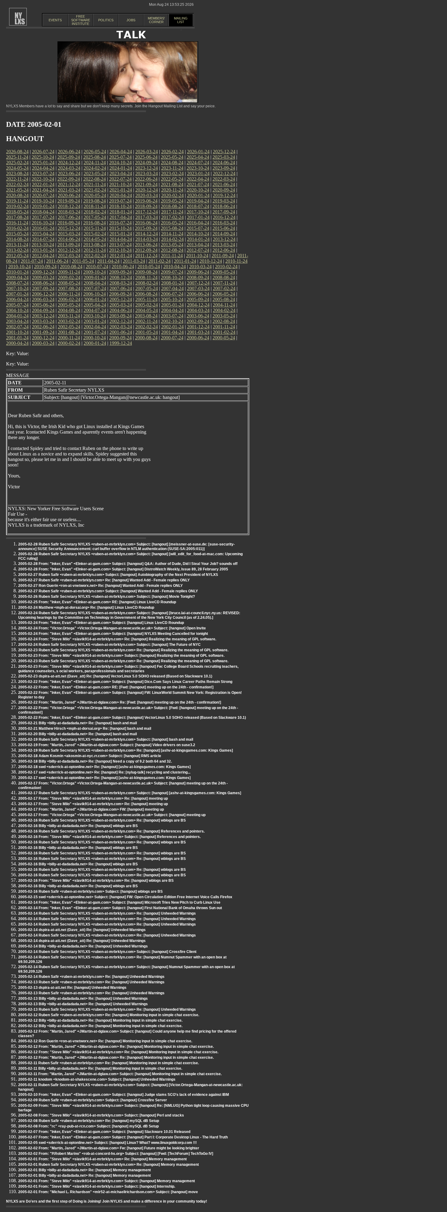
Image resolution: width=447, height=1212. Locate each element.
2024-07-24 (198, 162)
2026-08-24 (17, 151)
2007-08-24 (69, 288)
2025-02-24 (17, 162)
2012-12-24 (69, 250)
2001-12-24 (198, 326)
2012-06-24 (224, 250)
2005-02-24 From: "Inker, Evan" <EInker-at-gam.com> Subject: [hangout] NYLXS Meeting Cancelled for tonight (113, 634)
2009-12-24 (43, 272)
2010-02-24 (226, 266)
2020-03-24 (146, 195)
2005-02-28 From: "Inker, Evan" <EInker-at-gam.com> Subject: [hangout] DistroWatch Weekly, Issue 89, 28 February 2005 (123, 569)
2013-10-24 (43, 244)
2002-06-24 (43, 326)
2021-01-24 (120, 189)
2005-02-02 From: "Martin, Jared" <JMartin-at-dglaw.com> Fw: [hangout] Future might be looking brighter (108, 1148)
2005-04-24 (95, 304)
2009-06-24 (198, 272)
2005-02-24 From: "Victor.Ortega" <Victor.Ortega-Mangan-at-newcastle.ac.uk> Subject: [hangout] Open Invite (112, 628)
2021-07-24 (198, 184)
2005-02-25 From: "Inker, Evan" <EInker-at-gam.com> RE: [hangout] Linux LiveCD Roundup (97, 602)
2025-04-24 (198, 157)
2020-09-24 (224, 189)
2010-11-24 (236, 261)
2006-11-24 (69, 293)
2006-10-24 (94, 293)
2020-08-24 (17, 195)
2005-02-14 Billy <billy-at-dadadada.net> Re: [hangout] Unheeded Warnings (83, 946)
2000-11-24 (69, 337)
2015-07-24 (198, 228)
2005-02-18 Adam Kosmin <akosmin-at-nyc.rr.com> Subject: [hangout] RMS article (89, 756)
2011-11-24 (172, 255)
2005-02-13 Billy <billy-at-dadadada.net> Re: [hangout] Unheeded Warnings (83, 998)
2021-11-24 (95, 184)
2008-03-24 (120, 283)
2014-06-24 (69, 239)
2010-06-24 (123, 266)
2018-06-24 (224, 206)
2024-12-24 (69, 162)
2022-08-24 (94, 179)
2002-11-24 (146, 321)
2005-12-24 (120, 299)
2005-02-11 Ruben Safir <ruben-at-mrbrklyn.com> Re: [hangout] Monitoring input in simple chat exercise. (108, 1063)
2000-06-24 (198, 337)
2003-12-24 (43, 315)
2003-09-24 (120, 315)
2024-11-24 (95, 162)
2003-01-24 (95, 321)
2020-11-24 (172, 189)
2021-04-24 (43, 189)
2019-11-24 (17, 200)
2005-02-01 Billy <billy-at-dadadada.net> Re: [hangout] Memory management (84, 1170)
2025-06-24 (146, 157)
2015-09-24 (146, 228)
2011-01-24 (185, 261)
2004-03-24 (198, 310)
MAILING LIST (181, 20)
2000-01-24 (95, 343)
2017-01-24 (198, 217)
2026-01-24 (198, 151)
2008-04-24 (95, 283)
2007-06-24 (120, 288)
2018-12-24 (69, 206)
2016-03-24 (224, 222)
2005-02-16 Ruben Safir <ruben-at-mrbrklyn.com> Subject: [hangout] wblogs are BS (90, 891)
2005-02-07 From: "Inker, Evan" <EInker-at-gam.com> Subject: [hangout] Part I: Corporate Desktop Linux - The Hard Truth (123, 1137)
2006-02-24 (69, 299)
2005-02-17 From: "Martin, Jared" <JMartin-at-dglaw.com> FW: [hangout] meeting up (91, 809)
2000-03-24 (43, 343)
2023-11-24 (172, 168)
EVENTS (55, 20)
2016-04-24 (198, 222)
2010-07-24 (97, 266)
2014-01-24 (198, 239)
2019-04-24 (198, 200)
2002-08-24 (224, 321)
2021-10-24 (120, 184)
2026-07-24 (43, 151)
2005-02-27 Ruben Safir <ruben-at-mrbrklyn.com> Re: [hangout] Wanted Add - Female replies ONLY (104, 580)
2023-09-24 (224, 168)
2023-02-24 (172, 173)
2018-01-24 (120, 211)
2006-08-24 (146, 293)
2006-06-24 (198, 293)
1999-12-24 (120, 343)
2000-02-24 (69, 343)
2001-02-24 (224, 332)
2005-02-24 (146, 304)
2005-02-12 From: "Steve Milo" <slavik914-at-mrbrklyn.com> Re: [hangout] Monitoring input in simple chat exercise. (118, 1052)
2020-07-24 (43, 195)
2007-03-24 (198, 288)
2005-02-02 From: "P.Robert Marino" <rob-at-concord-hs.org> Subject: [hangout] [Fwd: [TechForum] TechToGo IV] (115, 1153)
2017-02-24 (172, 217)
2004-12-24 (198, 304)
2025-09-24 (68, 157)
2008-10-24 (172, 277)
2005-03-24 (120, 304)
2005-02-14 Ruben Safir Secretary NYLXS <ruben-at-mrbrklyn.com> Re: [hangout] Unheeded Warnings (107, 913)
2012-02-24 (95, 255)
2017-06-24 (69, 217)
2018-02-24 (95, 211)
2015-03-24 (69, 233)
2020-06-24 (69, 195)
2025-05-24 (172, 157)
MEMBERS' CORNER (156, 20)
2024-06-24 (224, 162)
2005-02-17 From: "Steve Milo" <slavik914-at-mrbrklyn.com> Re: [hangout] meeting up (93, 798)
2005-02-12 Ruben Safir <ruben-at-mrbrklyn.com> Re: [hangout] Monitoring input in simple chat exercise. (108, 1015)
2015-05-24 (17, 233)
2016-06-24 (146, 222)
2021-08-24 (172, 184)
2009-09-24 (120, 272)
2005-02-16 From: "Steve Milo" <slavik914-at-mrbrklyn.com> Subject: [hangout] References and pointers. (109, 837)
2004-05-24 (146, 310)
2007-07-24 (95, 288)
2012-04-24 (43, 255)
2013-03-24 (224, 244)
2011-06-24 (57, 261)
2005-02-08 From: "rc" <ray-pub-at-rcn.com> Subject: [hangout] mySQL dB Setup (88, 1126)
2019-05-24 (172, 200)
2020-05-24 (95, 195)
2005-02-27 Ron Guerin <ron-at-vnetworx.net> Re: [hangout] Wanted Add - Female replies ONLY (100, 585)
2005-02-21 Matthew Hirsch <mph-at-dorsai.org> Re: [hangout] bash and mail (84, 728)
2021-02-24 (95, 189)
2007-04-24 (172, 288)
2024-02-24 (95, 168)
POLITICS (105, 20)
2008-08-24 (224, 277)
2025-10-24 (43, 157)
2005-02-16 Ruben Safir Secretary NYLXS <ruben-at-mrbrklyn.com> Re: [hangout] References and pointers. (111, 831)
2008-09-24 (198, 277)
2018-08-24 (172, 206)
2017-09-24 (224, 211)
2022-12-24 (224, 173)
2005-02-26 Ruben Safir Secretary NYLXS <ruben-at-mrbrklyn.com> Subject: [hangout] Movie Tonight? (106, 596)
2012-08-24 (172, 250)
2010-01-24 (17, 272)
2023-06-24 (69, 173)
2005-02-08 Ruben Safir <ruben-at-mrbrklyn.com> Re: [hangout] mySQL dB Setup (88, 1121)
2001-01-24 (17, 337)
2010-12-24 (210, 261)
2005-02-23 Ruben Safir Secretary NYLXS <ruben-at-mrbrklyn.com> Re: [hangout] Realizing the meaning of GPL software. (123, 650)
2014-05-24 (95, 239)
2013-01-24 (43, 250)
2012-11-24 (95, 250)
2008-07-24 (17, 283)
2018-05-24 (17, 211)
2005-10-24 (172, 299)
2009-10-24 (94, 272)
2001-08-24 (69, 332)
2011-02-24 (159, 261)
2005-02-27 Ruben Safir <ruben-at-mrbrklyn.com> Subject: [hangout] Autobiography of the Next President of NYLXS (118, 575)
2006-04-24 (17, 299)
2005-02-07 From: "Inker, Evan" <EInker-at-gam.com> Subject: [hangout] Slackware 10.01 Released (104, 1132)
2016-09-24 (68, 222)
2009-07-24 (172, 272)
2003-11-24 (69, 315)
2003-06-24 (198, 315)
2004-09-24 (43, 310)
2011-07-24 (32, 261)
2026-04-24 (120, 151)
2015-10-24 (120, 228)
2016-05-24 (172, 222)
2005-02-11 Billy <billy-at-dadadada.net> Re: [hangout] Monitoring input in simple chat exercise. (100, 1068)
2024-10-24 (120, 162)
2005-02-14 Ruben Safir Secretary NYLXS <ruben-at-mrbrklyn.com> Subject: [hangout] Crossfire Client (107, 952)
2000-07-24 (172, 337)
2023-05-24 (95, 173)
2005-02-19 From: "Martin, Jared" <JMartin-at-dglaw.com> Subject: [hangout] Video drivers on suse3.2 (106, 745)
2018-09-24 (146, 206)
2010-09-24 (45, 266)
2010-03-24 (200, 266)
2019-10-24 (43, 200)
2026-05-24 (95, 151)
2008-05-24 (69, 283)
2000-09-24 (120, 337)
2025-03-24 (224, 157)
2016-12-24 (224, 217)
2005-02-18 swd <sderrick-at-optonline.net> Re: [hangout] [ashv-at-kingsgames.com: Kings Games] (104, 767)
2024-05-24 (17, 168)
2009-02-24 (69, 277)
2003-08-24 (146, 315)
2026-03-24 (146, 151)
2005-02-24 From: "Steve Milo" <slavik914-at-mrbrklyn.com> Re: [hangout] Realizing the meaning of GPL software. (117, 639)
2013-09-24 (68, 244)
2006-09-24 (120, 293)
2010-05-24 (148, 266)
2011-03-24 (134, 261)
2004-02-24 (224, 310)
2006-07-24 (172, 293)
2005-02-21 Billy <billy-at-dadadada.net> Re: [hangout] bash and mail (77, 723)
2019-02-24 (17, 206)
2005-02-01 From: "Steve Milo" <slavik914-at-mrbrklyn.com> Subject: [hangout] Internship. (96, 1186)
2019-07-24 (120, 200)
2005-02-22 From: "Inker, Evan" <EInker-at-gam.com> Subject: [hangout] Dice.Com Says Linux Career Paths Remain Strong (125, 682)
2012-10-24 (120, 250)
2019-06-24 (146, 200)
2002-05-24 (69, 326)
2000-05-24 (224, 337)
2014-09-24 (224, 233)
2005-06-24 (43, 304)
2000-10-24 (94, 337)
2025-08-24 (94, 157)
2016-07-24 (120, 222)
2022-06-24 (146, 179)
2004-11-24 (224, 304)
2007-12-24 (198, 283)
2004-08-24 (69, 310)
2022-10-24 (43, 179)
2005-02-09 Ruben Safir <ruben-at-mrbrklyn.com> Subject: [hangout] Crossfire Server (92, 1100)
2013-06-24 (146, 244)
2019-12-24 (224, 195)
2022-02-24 (17, 184)
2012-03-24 (69, 255)
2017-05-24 (95, 217)
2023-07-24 (43, 173)
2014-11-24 (172, 233)
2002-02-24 (146, 326)
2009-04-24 (17, 277)
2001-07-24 (95, 332)
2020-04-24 (120, 195)
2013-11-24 (17, 244)
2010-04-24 (174, 266)
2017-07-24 (43, 217)
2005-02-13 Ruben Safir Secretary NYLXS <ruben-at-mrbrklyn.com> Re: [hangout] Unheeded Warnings (107, 1009)
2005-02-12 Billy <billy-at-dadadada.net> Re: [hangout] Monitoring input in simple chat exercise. (100, 1020)
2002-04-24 (95, 326)
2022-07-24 (120, 179)
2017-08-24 (17, 217)
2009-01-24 (95, 277)
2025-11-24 (17, 157)
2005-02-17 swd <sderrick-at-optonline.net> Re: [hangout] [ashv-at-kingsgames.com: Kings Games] (104, 778)
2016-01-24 (43, 228)
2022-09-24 (68, 179)
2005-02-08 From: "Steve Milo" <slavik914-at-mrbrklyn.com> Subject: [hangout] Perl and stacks (101, 1115)
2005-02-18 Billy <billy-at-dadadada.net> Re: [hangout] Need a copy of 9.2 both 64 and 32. (95, 761)
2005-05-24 (69, 304)
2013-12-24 (224, 239)
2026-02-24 (172, 151)
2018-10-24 (120, 206)
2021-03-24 (69, 189)
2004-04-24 (172, 310)
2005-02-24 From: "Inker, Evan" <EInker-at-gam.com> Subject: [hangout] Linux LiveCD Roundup (101, 623)
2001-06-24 (120, 332)
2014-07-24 (43, 239)
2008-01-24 (172, 283)
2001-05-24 (146, 332)
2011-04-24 (108, 261)
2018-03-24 (69, 211)
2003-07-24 (172, 315)
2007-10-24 (17, 288)
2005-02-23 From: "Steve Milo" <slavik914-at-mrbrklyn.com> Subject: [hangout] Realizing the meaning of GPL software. (121, 655)
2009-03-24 (43, 277)
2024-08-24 (172, 162)
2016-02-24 (17, 228)
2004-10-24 (17, 310)
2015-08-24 (172, 228)
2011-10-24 (197, 255)
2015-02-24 (95, 233)
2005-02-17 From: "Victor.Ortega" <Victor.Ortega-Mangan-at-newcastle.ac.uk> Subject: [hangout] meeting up (112, 815)
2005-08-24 (224, 299)
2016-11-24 (17, 222)
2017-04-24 (120, 217)
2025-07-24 (120, 157)
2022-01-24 (43, 184)
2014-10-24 (198, 233)
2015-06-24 (224, 228)
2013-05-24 (172, 244)
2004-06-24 (120, 310)
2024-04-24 (43, 168)
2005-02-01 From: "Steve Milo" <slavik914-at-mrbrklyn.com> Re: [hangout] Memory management (102, 1159)
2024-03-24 (69, 168)
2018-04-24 (43, 211)
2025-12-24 (224, 151)
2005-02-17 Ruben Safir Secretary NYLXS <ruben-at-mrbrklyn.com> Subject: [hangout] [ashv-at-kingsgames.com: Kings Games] (129, 793)
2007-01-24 (17, 293)
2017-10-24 (198, 211)
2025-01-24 (43, 162)
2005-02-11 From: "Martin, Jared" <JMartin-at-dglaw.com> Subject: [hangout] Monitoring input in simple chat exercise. (120, 1074)
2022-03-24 (224, 179)
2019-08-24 (94, 200)
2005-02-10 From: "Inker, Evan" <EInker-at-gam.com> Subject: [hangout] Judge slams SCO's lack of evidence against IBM (123, 1095)
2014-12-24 (146, 233)
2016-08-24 (94, 222)
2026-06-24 (69, 151)
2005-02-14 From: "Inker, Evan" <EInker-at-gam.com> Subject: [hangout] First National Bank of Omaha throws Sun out (120, 908)
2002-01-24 (172, 326)
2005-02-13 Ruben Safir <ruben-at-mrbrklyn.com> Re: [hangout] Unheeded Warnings (91, 982)
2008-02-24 (146, 283)
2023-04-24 (120, 173)
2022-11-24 (17, 179)
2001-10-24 (17, 332)
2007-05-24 (146, 288)
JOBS (130, 20)
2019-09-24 (68, 200)
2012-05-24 (17, 255)
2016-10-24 (43, 222)
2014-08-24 (17, 239)
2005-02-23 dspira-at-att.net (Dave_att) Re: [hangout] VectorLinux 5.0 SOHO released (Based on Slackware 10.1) (115, 676)
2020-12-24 (146, 189)
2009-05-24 (224, 272)
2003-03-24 (43, 321)
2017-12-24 (146, 211)
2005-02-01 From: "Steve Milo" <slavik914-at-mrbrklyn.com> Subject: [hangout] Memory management (106, 1181)
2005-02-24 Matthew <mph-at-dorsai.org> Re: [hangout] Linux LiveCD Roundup (86, 607)
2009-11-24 (69, 272)
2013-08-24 (94, 244)
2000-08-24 (146, 337)
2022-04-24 (198, 179)
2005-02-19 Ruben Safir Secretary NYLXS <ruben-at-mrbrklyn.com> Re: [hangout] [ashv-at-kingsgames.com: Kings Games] (125, 750)
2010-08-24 (71, 266)
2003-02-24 (69, 321)
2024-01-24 (120, 168)
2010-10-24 (19, 266)
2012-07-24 (198, 250)
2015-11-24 (95, 228)
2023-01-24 (198, 173)
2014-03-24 (146, 239)
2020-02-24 (172, 195)
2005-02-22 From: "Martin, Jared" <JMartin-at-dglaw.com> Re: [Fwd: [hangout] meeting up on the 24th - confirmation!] (119, 702)
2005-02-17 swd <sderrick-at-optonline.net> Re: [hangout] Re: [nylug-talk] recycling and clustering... (104, 772)
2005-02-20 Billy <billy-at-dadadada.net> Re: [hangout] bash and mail (77, 734)
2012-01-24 (120, 255)
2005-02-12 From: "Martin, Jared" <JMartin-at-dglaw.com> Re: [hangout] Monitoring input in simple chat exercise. (116, 1046)
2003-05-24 (224, 315)
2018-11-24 (95, 206)
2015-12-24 (69, 228)
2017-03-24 (146, 217)
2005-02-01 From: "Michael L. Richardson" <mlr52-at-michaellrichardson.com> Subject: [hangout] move (108, 1192)
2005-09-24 (198, 299)
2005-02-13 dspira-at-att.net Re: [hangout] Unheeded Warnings (72, 987)
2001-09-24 (43, 332)
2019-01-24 (43, 206)
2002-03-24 (120, 326)
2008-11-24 (146, 277)
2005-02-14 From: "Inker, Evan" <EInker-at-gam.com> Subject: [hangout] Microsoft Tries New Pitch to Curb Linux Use (119, 902)
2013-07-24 (120, 244)
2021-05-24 (17, 189)
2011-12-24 (146, 255)
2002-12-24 (120, 321)
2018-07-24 (198, 206)
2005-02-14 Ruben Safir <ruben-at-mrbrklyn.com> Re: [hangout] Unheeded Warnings (91, 977)
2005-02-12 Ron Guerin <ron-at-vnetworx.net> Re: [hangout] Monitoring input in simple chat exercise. (105, 1041)
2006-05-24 (224, 293)
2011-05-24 (83, 261)
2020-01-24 (198, 195)
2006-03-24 (43, 299)
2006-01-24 (95, 299)
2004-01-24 (17, 315)
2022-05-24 (172, 179)
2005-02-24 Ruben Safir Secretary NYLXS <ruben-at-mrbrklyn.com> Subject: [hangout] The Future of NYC (109, 644)
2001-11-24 (224, 326)
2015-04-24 (43, 233)
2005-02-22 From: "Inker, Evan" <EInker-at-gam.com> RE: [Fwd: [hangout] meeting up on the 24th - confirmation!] (115, 687)
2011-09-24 (223, 255)
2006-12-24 (43, 293)
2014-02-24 (172, 239)
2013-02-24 (17, 250)
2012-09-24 (146, 250)
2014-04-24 (120, 239)
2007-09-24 (43, 288)
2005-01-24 (172, 304)
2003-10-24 (94, 315)
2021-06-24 (224, 184)
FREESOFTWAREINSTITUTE (80, 20)
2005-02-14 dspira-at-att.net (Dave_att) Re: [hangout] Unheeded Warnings (82, 930)
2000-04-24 (17, 343)
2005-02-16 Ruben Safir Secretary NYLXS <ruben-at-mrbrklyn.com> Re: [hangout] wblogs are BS (102, 820)
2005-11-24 (146, 299)
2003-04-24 (17, 321)
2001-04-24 (172, 332)
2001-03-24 (198, 332)
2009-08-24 (146, 272)
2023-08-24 (17, 173)
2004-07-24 (95, 310)
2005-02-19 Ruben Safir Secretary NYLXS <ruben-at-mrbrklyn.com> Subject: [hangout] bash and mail (105, 739)
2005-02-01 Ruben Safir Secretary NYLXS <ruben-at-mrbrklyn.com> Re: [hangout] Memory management (108, 1164)
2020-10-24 (198, 189)
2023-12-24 (146, 168)
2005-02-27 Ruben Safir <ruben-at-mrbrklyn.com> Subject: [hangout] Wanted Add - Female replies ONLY (108, 591)
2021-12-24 (69, 184)
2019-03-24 (224, 200)
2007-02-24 (224, 288)
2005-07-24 (17, 304)
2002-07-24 (17, 326)
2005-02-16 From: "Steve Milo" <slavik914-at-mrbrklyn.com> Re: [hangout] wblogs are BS (96, 880)
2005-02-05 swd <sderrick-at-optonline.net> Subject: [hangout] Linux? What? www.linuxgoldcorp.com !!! (107, 1143)
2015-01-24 (120, 233)
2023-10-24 (198, 168)
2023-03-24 (146, 173)
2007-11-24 (224, 283)
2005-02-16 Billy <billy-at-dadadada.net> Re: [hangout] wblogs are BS (78, 826)
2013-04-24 (198, 244)
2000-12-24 (43, 337)
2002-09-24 (198, 321)
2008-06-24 (43, 283)
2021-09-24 (146, 184)
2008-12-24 (120, 277)
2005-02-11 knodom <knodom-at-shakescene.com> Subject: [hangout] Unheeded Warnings (96, 1079)
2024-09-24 (146, 162)
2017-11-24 (172, 211)
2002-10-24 (172, 321)
